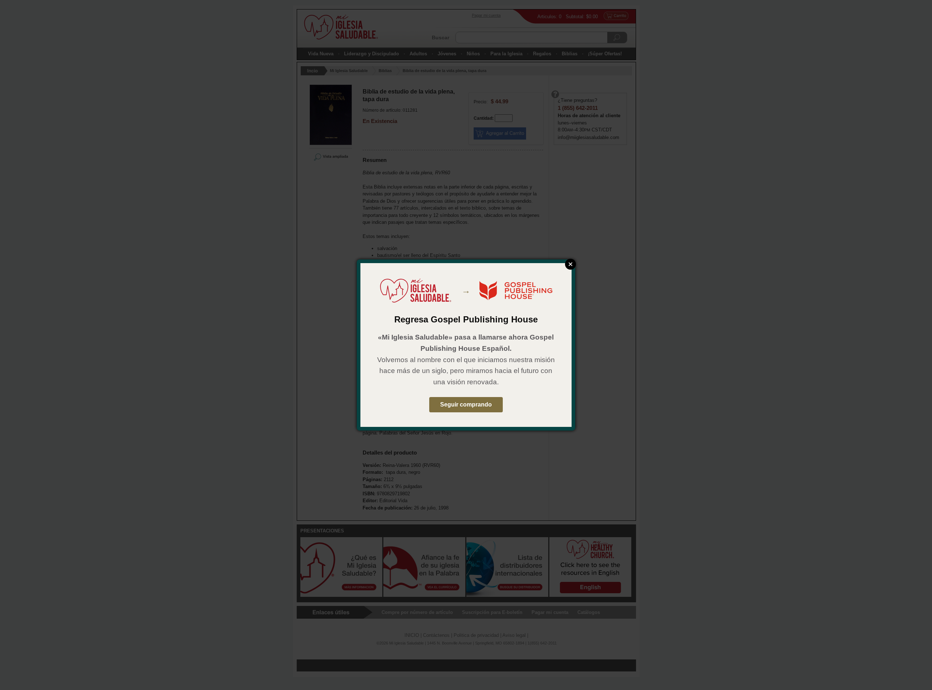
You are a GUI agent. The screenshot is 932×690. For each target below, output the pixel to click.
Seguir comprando (466, 404)
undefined (570, 264)
